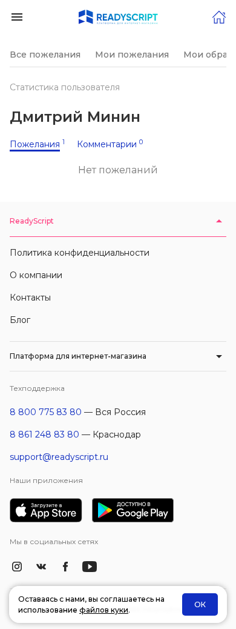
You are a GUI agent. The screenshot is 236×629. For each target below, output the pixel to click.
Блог (20, 319)
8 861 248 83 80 (44, 434)
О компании (36, 275)
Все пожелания (45, 54)
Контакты (30, 297)
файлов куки (103, 609)
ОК (200, 604)
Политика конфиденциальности (79, 252)
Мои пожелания (132, 54)
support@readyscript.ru (59, 456)
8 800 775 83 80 (46, 412)
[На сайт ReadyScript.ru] (219, 16)
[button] (17, 16)
